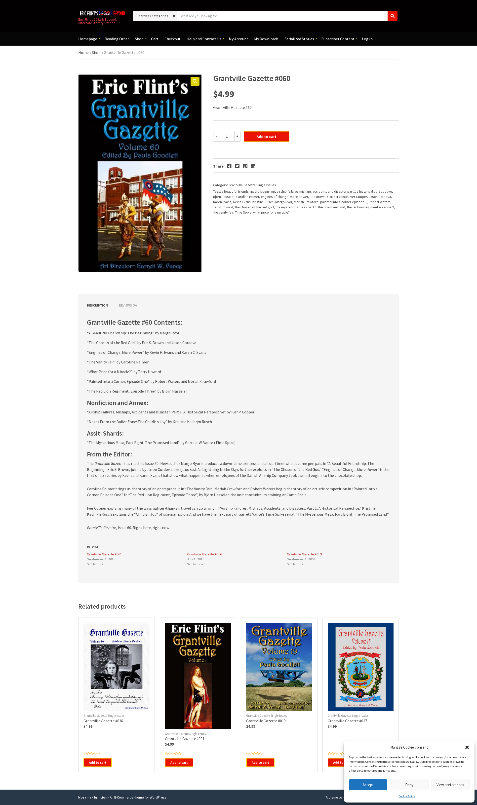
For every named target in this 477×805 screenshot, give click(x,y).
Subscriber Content (338, 38)
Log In (367, 38)
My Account (238, 38)
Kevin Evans (242, 202)
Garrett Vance (337, 196)
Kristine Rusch (263, 202)
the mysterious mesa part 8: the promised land (310, 207)
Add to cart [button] (97, 762)
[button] (467, 747)
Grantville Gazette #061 (104, 554)
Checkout (172, 38)
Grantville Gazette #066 (204, 554)
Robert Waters (380, 202)
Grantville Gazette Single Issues (252, 185)
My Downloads (266, 38)
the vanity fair (223, 212)
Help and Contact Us (204, 38)
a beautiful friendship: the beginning (248, 191)
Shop (139, 38)
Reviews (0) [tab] (128, 305)
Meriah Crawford (306, 202)
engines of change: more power (284, 196)
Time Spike (243, 212)
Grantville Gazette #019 (304, 554)
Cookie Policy (406, 796)
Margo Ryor (283, 202)
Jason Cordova (380, 196)
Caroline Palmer (247, 196)
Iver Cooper (358, 196)
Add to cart (267, 136)
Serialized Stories (299, 38)
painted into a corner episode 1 (343, 202)
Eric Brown (317, 196)
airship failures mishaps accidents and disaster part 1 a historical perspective (334, 191)
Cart (155, 38)
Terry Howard (223, 207)
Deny (409, 784)
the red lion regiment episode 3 (370, 207)
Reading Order (117, 38)
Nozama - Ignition (92, 797)
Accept (368, 784)
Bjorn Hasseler (224, 196)
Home (83, 52)
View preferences (450, 784)
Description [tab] (97, 305)
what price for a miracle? (271, 212)
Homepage (87, 38)
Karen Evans (222, 202)
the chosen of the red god (254, 207)
